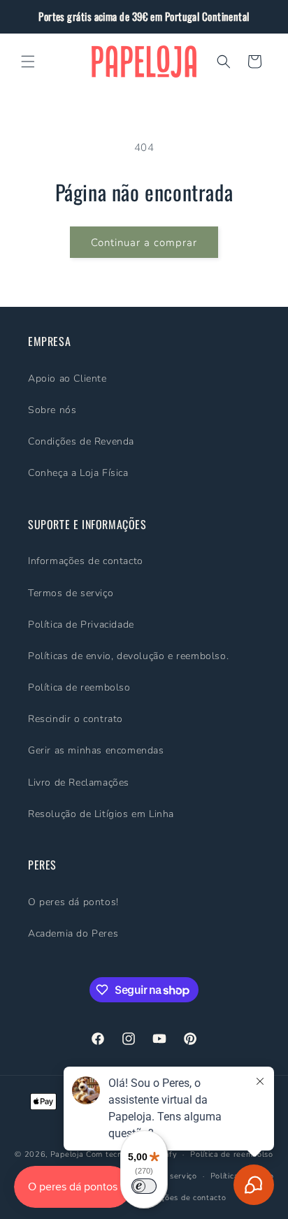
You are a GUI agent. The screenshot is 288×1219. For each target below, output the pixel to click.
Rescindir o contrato (75, 719)
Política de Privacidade (81, 624)
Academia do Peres (73, 933)
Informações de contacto (85, 561)
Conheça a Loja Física (78, 472)
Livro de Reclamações (78, 782)
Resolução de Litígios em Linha (101, 814)
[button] (28, 61)
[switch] (144, 1186)
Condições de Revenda (81, 441)
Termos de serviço (70, 593)
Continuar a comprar (144, 243)
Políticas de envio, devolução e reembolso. (128, 656)
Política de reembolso (79, 687)
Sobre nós (52, 410)
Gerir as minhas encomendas (96, 750)
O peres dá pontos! (73, 902)
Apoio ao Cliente (67, 378)
